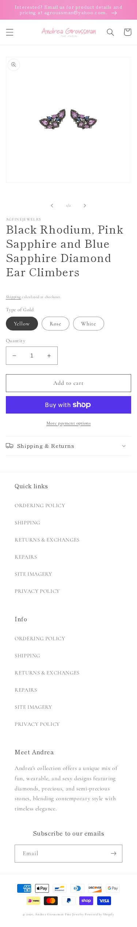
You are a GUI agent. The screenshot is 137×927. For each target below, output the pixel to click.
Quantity (15, 340)
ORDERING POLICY (40, 505)
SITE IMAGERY (33, 574)
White (88, 323)
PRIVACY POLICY (37, 591)
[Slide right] (85, 205)
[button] (9, 32)
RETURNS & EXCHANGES (47, 539)
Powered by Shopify (99, 914)
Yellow (22, 323)
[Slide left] (52, 205)
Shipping (13, 296)
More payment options (68, 423)
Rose (55, 323)
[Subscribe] (113, 854)
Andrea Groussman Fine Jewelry (59, 914)
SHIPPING (27, 522)
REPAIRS (26, 557)
